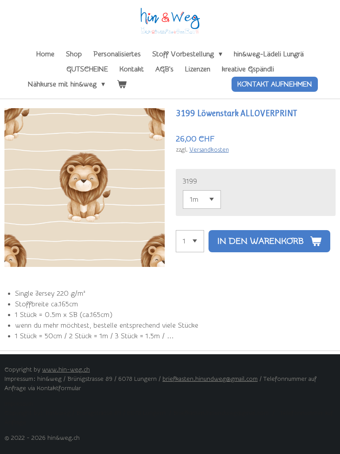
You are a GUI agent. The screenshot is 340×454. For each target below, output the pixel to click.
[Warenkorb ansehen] (121, 84)
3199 (190, 181)
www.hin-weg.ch (66, 369)
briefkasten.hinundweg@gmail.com (210, 379)
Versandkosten (209, 149)
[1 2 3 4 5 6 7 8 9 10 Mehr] (190, 241)
